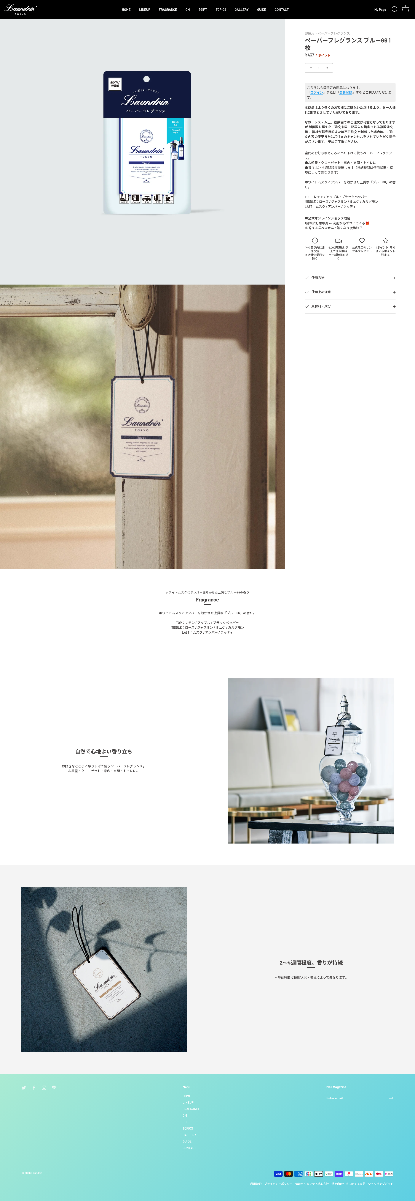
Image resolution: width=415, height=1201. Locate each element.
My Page (380, 9)
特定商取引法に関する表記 (348, 1183)
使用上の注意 (321, 292)
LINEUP (144, 9)
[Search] (394, 9)
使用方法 (317, 278)
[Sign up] (391, 1098)
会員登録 (345, 92)
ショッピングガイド (380, 1183)
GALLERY (242, 9)
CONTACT (282, 9)
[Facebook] (34, 1087)
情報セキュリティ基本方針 (312, 1183)
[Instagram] (44, 1087)
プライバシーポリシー (278, 1183)
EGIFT (202, 9)
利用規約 (256, 1183)
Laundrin (36, 1173)
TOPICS (221, 9)
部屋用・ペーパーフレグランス (327, 33)
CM (187, 9)
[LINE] (54, 1087)
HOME (126, 9)
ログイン (316, 92)
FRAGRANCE (168, 9)
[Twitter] (24, 1087)
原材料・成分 (321, 306)
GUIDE (261, 9)
